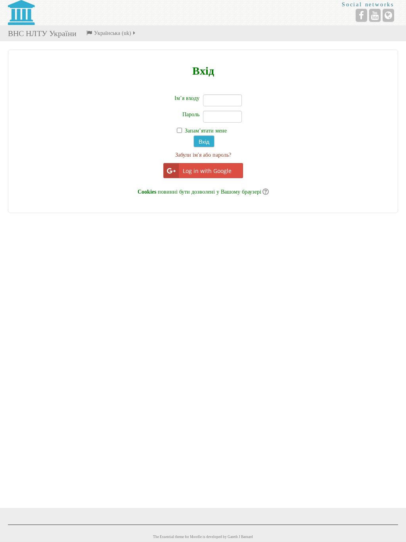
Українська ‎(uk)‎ (112, 33)
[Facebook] (361, 15)
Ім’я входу (186, 98)
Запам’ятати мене (206, 131)
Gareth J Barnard (240, 537)
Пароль (190, 114)
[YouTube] (375, 15)
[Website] (388, 15)
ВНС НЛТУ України (42, 33)
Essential (167, 537)
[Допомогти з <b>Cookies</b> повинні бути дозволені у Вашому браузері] (265, 192)
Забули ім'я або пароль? (203, 155)
